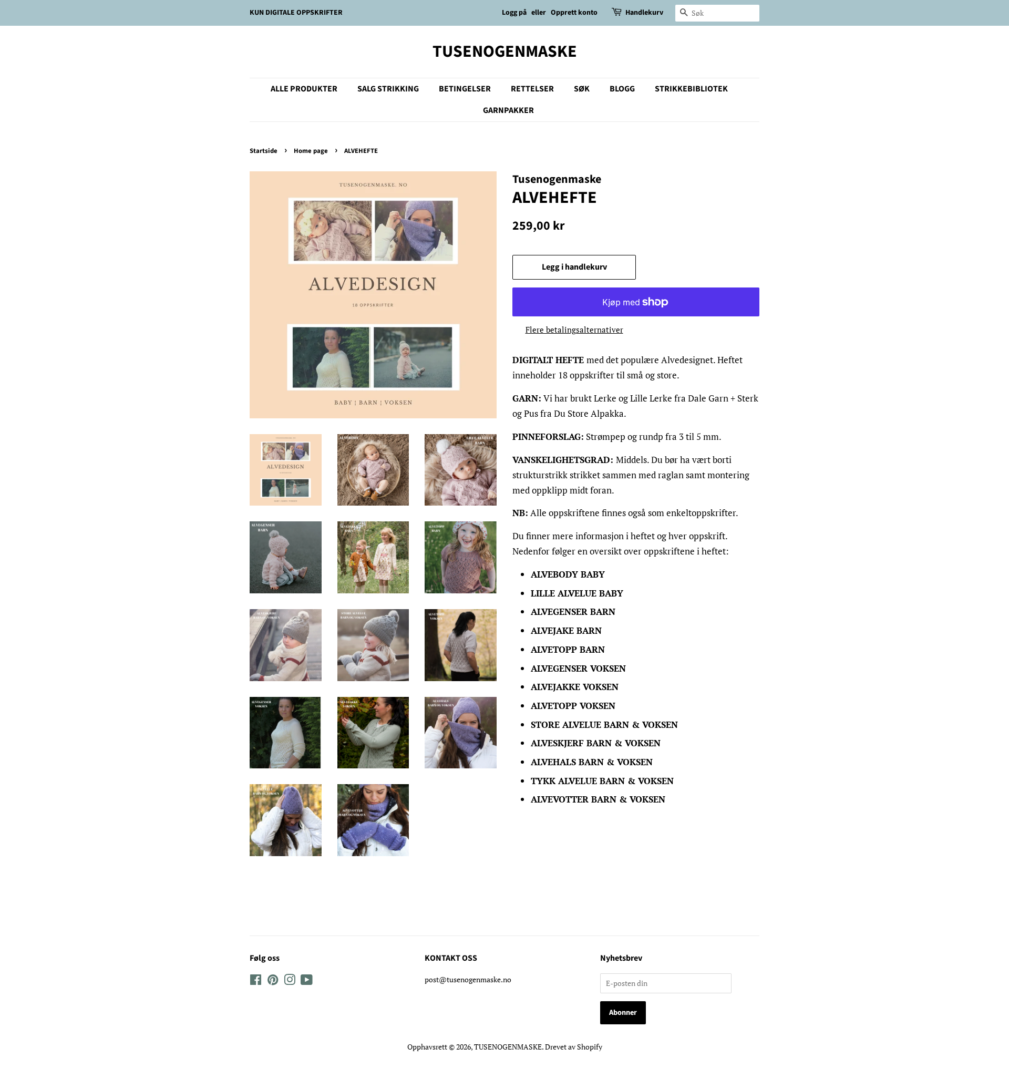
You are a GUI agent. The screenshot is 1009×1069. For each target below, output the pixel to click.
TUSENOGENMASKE (505, 51)
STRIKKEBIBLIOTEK (691, 89)
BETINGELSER (465, 89)
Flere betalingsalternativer (574, 329)
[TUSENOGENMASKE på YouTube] (307, 981)
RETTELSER (532, 89)
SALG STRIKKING (388, 89)
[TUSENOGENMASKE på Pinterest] (273, 981)
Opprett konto (574, 12)
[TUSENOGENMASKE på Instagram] (289, 981)
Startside (263, 151)
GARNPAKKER (508, 110)
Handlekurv (644, 12)
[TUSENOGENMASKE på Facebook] (256, 981)
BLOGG (622, 89)
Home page (311, 151)
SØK (582, 89)
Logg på (514, 12)
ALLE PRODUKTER (304, 89)
